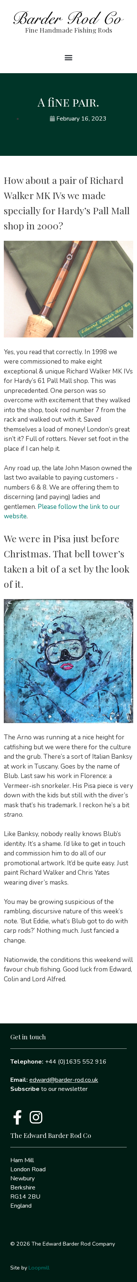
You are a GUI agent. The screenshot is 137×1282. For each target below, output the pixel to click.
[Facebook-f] (17, 1117)
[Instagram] (36, 1117)
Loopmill (39, 1267)
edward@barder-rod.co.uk (63, 1080)
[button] (68, 57)
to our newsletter (49, 1089)
